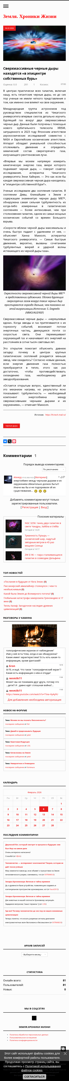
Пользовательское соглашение (23, 1037)
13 (43, 814)
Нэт (28, 724)
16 (8, 819)
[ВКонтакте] (5, 441)
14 (52, 814)
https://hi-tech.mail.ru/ (55, 415)
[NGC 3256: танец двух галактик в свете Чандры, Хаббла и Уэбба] (14, 531)
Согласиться (34, 1076)
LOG (28, 746)
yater (29, 735)
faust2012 (54, 889)
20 (43, 819)
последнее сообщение (14, 724)
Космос (44, 84)
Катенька (31, 767)
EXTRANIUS (49, 874)
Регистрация (30, 507)
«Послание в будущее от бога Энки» (23, 581)
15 (61, 814)
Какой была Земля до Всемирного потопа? (27, 593)
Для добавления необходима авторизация (34, 700)
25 (26, 825)
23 (8, 825)
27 (43, 825)
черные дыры (11, 425)
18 (26, 819)
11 (26, 814)
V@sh (18, 856)
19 (35, 819)
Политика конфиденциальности (23, 1040)
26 (35, 825)
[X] (10, 441)
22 (61, 819)
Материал (40, 477)
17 (17, 819)
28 (52, 825)
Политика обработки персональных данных (29, 1034)
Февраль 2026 (34, 792)
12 (35, 814)
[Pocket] (14, 441)
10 (17, 814)
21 (52, 819)
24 (17, 825)
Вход (44, 507)
